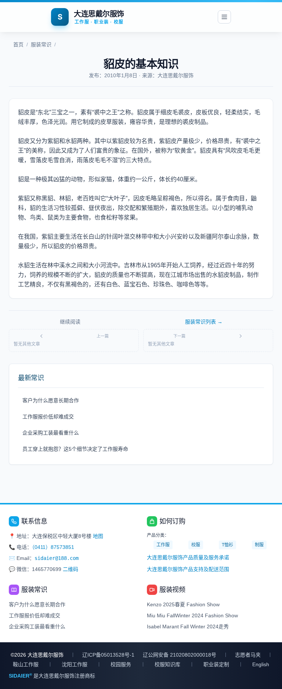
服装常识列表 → (204, 322)
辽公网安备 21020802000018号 (179, 655)
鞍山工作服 (26, 664)
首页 (18, 44)
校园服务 (121, 664)
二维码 (70, 569)
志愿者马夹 (248, 655)
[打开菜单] (224, 17)
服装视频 (172, 589)
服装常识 (41, 44)
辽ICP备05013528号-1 (108, 655)
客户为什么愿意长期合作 (50, 400)
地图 (98, 536)
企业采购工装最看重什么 (50, 433)
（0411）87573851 (53, 547)
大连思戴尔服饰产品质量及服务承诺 (188, 557)
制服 (259, 544)
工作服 (163, 544)
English (260, 664)
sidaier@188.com (57, 558)
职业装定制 (216, 664)
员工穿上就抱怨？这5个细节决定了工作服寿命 (75, 449)
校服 (195, 544)
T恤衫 (227, 544)
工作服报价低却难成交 (48, 417)
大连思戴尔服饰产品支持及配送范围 (188, 569)
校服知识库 (167, 664)
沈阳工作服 (74, 664)
